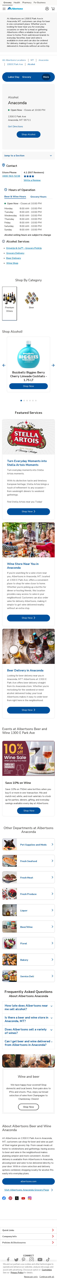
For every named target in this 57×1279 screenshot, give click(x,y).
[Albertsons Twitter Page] (16, 1261)
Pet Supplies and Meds (33, 845)
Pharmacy (26, 2)
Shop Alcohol (29, 134)
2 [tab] (24, 400)
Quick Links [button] (8, 1230)
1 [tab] (21, 400)
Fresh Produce (33, 894)
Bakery (33, 960)
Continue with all (46, 1277)
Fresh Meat (33, 878)
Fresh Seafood (33, 861)
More (46, 77)
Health (17, 2)
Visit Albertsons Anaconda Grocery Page (28, 1190)
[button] (47, 8)
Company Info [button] (9, 1236)
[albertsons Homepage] (15, 8)
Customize (47, 1270)
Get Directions (15, 126)
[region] (28, 1270)
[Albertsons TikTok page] (47, 1261)
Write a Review (32, 180)
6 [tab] (36, 400)
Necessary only (31, 1277)
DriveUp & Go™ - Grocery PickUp (24, 248)
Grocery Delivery (15, 253)
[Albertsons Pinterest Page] (23, 1261)
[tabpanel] (28, 364)
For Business (40, 2)
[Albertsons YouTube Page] (40, 1261)
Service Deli (33, 976)
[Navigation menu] (4, 9)
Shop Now (35, 386)
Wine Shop (12, 263)
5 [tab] (33, 400)
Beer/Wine (33, 927)
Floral (33, 943)
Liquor (33, 910)
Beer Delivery (13, 258)
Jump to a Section (14, 155)
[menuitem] (14, 77)
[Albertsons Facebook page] (9, 1261)
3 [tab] (27, 400)
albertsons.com (38, 1181)
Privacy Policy (17, 1272)
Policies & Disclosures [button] (14, 1242)
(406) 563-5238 (11, 176)
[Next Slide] (53, 365)
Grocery (7, 2)
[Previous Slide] (4, 365)
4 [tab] (30, 400)
